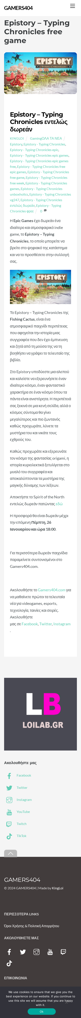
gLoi (60, 888)
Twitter (45, 623)
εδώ (59, 503)
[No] (66, 1002)
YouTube (23, 811)
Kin (54, 888)
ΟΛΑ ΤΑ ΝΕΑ (52, 138)
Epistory (16, 144)
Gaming (36, 138)
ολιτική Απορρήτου (44, 926)
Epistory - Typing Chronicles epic (34, 150)
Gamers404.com (51, 589)
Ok (42, 1011)
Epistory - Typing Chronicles (44, 144)
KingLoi (17, 138)
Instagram (62, 623)
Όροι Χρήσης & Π (17, 926)
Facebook (30, 623)
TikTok (21, 836)
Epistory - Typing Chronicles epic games (39, 155)
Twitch (21, 824)
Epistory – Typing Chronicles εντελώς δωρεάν (38, 122)
